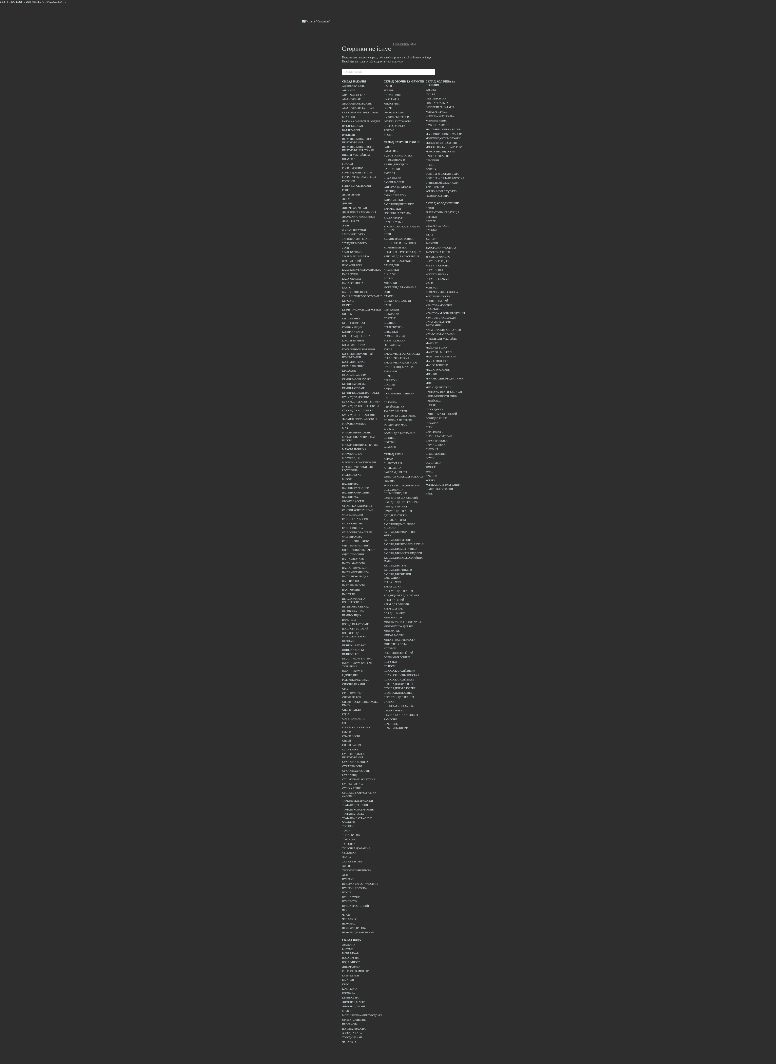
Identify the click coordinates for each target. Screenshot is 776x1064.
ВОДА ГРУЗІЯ (350, 957)
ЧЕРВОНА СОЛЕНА (437, 195)
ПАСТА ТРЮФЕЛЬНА (354, 567)
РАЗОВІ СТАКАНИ (394, 340)
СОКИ (345, 723)
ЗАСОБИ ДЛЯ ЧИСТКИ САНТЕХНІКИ (397, 576)
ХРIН (345, 874)
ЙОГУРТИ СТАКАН (437, 278)
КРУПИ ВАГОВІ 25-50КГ (356, 379)
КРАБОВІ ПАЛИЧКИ (437, 125)
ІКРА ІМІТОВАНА (436, 98)
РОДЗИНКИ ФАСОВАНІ (355, 679)
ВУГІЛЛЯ (389, 173)
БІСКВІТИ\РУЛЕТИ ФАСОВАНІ (360, 112)
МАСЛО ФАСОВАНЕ (438, 369)
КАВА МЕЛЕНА (351, 278)
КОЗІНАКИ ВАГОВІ (353, 331)
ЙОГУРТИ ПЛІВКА (437, 274)
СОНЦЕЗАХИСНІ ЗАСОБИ (399, 706)
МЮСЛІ (347, 479)
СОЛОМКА (390, 402)
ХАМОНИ (431, 476)
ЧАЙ (344, 910)
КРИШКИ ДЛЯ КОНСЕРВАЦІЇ (401, 256)
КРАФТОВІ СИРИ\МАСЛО (441, 317)
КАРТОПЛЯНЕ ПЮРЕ (355, 292)
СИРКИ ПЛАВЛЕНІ (437, 440)
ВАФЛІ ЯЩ (348, 134)
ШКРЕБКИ (390, 442)
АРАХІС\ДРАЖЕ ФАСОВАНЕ (358, 108)
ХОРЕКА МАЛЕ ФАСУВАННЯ (443, 484)
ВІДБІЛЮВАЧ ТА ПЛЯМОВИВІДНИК (395, 491)
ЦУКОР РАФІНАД (352, 896)
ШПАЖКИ (390, 446)
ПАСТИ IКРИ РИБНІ (437, 155)
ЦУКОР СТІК (349, 901)
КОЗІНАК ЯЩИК (352, 327)
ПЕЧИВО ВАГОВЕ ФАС (355, 606)
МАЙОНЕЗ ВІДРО (436, 347)
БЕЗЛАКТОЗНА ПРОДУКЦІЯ (442, 212)
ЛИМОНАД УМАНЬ (353, 1006)
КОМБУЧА (348, 993)
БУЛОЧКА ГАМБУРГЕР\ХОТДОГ (361, 121)
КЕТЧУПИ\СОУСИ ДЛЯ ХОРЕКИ (361, 309)
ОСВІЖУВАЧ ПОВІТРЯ (397, 657)
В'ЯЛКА (430, 94)
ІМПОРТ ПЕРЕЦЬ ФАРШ (440, 107)
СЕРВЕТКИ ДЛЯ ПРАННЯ (399, 697)
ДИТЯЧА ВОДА (351, 966)
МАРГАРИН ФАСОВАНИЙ (441, 356)
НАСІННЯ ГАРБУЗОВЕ (355, 488)
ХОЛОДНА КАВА (352, 1032)
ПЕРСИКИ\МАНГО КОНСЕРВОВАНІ (353, 600)
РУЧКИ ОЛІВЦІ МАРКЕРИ (399, 367)
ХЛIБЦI (346, 865)
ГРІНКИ (346, 190)
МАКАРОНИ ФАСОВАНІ (356, 432)
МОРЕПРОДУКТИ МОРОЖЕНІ (443, 138)
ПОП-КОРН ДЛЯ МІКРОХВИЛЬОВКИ (354, 635)
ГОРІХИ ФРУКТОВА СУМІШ (359, 176)
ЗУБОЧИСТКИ (392, 208)
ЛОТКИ (388, 278)
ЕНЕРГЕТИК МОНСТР (355, 971)
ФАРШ (429, 471)
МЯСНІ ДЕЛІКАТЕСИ (438, 387)
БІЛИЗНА (389, 481)
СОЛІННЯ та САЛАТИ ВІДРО (442, 173)
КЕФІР (429, 283)
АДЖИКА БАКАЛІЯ (354, 86)
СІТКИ (388, 389)
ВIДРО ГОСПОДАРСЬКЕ (398, 155)
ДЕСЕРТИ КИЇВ (351, 194)
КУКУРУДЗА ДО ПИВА (355, 397)
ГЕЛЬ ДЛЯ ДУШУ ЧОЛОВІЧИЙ (402, 502)
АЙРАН (430, 207)
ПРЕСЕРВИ (432, 160)
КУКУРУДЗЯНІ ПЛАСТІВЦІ (358, 414)
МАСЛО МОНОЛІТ (437, 360)
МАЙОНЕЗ (432, 343)
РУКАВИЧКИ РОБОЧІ (396, 358)
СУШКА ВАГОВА (352, 783)
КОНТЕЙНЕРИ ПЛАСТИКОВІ (401, 243)
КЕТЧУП (347, 305)
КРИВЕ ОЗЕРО (350, 997)
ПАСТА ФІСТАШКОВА (355, 572)
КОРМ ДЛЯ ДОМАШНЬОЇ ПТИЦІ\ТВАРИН (357, 355)
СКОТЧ (388, 397)
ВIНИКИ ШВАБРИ (394, 160)
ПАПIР (387, 305)
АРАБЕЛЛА (348, 944)
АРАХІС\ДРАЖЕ (351, 99)
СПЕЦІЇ (346, 740)
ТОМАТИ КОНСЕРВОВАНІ (358, 809)
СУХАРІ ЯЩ (349, 775)
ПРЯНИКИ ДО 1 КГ (353, 649)
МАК (345, 428)
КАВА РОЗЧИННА (352, 283)
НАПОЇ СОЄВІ (434, 400)
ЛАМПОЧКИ (391, 269)
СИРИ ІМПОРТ (434, 431)
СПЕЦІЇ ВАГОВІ (351, 745)
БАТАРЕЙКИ (391, 151)
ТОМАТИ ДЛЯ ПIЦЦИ (355, 805)
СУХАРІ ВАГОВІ (352, 766)
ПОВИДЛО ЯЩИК (436, 418)
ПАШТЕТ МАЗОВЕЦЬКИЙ (441, 413)
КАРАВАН (348, 980)
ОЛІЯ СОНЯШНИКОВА (355, 541)
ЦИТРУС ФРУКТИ (394, 125)
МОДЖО (347, 1010)
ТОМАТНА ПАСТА (353, 813)
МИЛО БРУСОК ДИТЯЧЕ (398, 626)
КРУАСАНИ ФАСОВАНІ (355, 375)
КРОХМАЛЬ (349, 370)
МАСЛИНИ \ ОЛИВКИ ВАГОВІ (444, 129)
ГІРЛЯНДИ (390, 191)
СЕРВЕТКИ (390, 380)
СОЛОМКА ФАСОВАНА (356, 727)
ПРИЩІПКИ (391, 331)
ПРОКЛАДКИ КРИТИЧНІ (398, 684)
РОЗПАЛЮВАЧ (392, 345)
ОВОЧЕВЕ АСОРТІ (353, 501)
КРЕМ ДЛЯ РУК (393, 608)
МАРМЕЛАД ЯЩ (352, 458)
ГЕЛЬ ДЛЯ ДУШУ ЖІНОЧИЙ (401, 497)
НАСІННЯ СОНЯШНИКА (356, 492)
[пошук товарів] (432, 72)
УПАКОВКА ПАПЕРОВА (398, 420)
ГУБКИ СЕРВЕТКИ (395, 195)
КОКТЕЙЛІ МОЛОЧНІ (438, 296)
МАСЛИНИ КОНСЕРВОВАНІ (359, 462)
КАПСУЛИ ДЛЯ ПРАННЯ (398, 591)
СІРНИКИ (389, 384)
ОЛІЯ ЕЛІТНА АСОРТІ (355, 519)
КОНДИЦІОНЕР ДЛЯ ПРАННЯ (401, 595)
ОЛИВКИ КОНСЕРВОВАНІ (357, 510)
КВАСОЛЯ (348, 300)
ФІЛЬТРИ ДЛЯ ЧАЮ (395, 424)
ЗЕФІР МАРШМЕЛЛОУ (355, 256)
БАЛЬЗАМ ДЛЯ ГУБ (395, 472)
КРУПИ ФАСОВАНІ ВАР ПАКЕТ (360, 392)
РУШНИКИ (390, 371)
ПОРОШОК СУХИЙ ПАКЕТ (400, 679)
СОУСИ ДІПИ (433, 462)
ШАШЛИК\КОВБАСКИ (439, 489)
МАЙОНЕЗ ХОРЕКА (354, 423)
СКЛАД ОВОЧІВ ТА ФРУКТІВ (404, 81)
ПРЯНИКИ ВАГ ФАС (354, 645)
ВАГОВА (431, 89)
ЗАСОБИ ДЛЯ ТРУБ (395, 565)
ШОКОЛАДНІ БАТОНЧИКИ (358, 932)
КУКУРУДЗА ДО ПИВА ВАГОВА (361, 401)
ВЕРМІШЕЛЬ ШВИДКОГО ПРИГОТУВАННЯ (357, 140)
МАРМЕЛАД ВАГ (352, 453)
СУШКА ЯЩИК (351, 788)
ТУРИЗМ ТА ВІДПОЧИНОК (400, 415)
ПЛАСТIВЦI (349, 619)
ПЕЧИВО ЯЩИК (351, 615)
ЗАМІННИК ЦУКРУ (353, 234)
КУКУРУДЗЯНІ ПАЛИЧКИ (357, 410)
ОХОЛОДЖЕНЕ (434, 409)
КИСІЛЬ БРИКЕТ (352, 318)
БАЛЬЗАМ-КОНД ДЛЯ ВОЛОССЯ (403, 476)
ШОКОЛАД (348, 923)
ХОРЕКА (431, 480)
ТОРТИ (346, 830)
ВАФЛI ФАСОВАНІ (353, 125)
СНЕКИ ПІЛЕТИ (351, 709)
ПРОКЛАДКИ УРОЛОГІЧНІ (399, 688)
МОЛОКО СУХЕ (351, 474)
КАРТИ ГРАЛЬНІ (393, 222)
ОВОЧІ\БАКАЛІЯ (394, 112)
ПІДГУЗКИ (390, 661)
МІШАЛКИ (390, 282)
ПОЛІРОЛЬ (390, 666)
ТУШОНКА (348, 843)
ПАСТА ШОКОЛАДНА (355, 576)
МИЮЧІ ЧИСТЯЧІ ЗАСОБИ (399, 639)
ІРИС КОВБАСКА (352, 265)
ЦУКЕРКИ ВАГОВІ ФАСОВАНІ (360, 883)
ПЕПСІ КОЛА (350, 1024)
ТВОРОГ (431, 467)
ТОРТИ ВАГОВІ (351, 835)
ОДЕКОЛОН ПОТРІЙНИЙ (398, 652)
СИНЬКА (389, 701)
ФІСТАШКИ (349, 852)
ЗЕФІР (345, 247)
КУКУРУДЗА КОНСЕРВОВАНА (360, 406)
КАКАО (346, 287)
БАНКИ (388, 146)
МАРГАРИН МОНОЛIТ (439, 352)
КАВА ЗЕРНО (350, 274)
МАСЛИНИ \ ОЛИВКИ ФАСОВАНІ (445, 133)
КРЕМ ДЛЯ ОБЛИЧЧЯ (397, 604)
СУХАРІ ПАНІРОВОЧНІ (356, 770)
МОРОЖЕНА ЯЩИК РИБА (441, 151)
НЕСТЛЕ (431, 405)
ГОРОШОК (348, 181)
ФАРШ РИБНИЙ (435, 187)
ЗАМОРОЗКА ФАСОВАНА (441, 247)
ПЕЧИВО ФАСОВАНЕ (354, 611)
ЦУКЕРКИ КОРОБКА (354, 888)
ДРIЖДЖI (431, 230)
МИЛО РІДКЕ (392, 630)
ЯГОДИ (388, 134)
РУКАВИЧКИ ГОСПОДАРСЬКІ (402, 353)
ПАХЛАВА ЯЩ (351, 589)
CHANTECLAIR (393, 463)
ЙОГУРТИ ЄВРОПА (437, 265)
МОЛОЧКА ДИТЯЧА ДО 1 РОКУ (444, 378)
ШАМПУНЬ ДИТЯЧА (396, 728)
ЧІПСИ (346, 914)
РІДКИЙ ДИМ (350, 675)
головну (364, 61)
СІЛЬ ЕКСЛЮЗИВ (352, 693)
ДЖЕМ (346, 199)
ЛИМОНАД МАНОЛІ (354, 1002)
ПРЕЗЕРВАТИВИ (393, 327)
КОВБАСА (432, 287)
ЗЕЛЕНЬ (388, 90)
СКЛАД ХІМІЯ (393, 454)
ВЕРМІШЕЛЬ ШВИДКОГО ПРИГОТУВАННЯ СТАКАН (358, 148)
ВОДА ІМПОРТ (351, 962)
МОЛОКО (431, 374)
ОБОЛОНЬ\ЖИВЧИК (354, 1019)
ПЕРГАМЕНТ (391, 309)
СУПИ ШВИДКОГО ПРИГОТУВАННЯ (353, 755)
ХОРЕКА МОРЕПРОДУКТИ (441, 191)
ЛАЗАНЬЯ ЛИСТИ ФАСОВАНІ (359, 419)
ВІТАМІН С (348, 159)
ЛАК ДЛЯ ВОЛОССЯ (396, 613)
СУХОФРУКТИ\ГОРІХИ (397, 116)
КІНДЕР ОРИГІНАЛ (353, 322)
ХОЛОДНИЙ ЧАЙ (352, 1037)
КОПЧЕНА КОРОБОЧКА (440, 116)
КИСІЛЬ (347, 314)
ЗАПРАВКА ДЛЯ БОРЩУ (356, 238)
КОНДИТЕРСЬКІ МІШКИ (398, 238)
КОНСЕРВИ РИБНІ (353, 340)
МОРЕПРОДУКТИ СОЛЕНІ (441, 142)
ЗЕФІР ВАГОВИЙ (352, 252)
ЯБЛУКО (389, 130)
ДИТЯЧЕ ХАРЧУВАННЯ (356, 207)
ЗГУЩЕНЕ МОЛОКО (354, 243)
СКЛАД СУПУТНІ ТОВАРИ (402, 142)
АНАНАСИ (348, 90)
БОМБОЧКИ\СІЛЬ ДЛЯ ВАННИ (402, 485)
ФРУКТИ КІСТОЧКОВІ (397, 121)
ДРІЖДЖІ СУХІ (351, 221)
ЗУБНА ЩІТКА (392, 586)
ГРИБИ (388, 86)
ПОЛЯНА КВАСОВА (354, 1028)
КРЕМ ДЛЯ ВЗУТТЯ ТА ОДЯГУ (402, 252)
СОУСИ (346, 731)
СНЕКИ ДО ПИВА (436, 453)
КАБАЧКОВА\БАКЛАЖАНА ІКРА (361, 269)
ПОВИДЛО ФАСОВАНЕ (355, 624)
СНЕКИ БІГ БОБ (351, 697)
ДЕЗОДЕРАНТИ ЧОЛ (395, 519)
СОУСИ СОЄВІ (351, 736)
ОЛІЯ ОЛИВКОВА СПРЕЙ (357, 532)
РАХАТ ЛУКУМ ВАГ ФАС (357, 658)
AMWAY (389, 458)
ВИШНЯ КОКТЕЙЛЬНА (356, 154)
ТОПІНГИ (347, 826)
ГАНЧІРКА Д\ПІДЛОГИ (397, 186)
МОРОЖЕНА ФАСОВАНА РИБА (444, 147)
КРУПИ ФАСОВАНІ (353, 388)
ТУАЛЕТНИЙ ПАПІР (395, 411)
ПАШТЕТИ (348, 594)
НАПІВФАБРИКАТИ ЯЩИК (442, 396)
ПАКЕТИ (389, 296)
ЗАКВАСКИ (432, 239)
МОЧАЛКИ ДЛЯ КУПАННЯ (400, 287)
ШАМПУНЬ (390, 723)
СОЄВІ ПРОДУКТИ (353, 718)
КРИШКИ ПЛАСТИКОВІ (398, 260)
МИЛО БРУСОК (393, 617)
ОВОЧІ (388, 108)
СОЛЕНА (431, 169)
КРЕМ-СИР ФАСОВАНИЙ (440, 334)
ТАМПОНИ (390, 719)
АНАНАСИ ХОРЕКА (353, 94)
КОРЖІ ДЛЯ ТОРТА (353, 345)
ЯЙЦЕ (429, 493)
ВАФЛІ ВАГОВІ (351, 130)
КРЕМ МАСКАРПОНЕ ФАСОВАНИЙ (438, 324)
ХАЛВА (346, 857)
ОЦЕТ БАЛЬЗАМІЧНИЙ (356, 545)
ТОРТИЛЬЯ (348, 839)
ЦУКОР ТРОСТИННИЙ (355, 905)
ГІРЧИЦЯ (347, 163)
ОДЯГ (387, 291)
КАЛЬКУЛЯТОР (393, 217)
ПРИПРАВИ (348, 640)
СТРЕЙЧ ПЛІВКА (394, 406)
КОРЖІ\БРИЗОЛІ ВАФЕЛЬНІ (358, 349)
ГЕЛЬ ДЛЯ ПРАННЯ (395, 506)
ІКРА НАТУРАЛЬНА (437, 103)
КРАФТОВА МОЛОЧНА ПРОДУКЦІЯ (439, 307)
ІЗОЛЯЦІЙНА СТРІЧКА (397, 213)
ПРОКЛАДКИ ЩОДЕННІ (398, 692)
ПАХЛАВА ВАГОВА (354, 585)
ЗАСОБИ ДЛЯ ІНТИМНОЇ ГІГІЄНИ (404, 544)
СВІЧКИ (388, 375)
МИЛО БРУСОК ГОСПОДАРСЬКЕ (403, 621)
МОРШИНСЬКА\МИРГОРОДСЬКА (362, 1015)
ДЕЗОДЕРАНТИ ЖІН (395, 515)
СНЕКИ (430, 164)
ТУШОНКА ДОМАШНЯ (356, 848)
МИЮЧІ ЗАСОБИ (394, 635)
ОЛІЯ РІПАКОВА (352, 536)
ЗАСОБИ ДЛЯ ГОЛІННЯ (398, 539)
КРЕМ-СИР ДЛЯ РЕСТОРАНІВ (443, 329)
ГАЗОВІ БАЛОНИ (394, 182)
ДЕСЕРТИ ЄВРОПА (437, 225)
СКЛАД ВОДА (351, 939)
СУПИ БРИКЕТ (351, 749)
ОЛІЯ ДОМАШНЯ (352, 514)
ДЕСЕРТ (430, 221)
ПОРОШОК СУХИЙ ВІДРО (399, 670)
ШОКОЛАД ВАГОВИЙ (355, 928)
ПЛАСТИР (390, 318)
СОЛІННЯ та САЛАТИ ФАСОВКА (445, 178)
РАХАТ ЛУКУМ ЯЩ (353, 670)
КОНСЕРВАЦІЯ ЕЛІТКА (356, 336)
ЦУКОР (346, 892)
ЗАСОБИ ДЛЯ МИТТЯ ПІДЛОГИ (403, 553)
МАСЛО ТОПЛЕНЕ (437, 365)
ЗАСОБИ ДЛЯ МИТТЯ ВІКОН (401, 548)
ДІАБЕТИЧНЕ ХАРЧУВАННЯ (359, 212)
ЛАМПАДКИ (391, 265)
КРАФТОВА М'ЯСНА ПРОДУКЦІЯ (445, 313)
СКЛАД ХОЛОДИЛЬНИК (442, 203)
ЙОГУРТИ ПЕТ (434, 270)
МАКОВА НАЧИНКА (354, 449)
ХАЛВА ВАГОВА (352, 861)
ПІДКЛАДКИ (391, 313)
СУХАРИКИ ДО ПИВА (355, 761)
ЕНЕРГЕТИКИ (350, 975)
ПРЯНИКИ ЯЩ (350, 654)
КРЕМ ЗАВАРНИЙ (353, 366)
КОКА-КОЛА (349, 988)
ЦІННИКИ (389, 437)
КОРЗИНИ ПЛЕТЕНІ (395, 247)
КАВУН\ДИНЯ (392, 94)
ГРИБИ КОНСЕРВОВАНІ (356, 185)
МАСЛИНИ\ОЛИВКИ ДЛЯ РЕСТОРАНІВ (357, 468)
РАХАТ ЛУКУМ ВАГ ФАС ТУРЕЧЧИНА (357, 664)
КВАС (345, 984)
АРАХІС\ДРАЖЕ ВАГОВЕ (357, 103)
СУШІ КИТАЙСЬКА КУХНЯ (442, 182)
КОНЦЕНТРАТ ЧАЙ (437, 300)
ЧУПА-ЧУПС (349, 919)
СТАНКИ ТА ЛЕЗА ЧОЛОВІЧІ (401, 714)
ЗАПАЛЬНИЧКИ (393, 199)
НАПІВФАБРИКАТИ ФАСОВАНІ (444, 391)
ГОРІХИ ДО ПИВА (352, 168)
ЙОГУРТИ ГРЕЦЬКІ (437, 261)
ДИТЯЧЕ (347, 203)
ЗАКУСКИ (432, 243)
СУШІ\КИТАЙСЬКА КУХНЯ (358, 779)
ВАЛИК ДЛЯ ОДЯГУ (396, 164)
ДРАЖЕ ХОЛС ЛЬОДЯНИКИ (358, 216)
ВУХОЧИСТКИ (392, 177)
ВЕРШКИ (431, 216)
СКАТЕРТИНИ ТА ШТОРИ (399, 393)
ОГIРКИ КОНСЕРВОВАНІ (357, 505)
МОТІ (429, 383)
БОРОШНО (348, 116)
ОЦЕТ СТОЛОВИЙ (353, 554)
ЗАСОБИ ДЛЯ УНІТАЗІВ (398, 569)
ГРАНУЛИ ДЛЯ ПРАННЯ (398, 510)
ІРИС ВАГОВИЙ (351, 260)
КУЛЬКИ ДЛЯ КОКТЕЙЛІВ (442, 338)
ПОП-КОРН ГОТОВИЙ (355, 628)
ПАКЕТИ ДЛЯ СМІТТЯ (397, 300)
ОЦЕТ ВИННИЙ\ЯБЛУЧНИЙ (358, 550)
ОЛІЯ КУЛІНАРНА (353, 523)
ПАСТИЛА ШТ (350, 580)
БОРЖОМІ (348, 948)
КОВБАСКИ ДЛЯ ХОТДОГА (442, 292)
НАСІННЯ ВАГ (350, 483)
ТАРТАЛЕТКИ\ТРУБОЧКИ (357, 800)
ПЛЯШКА (389, 322)
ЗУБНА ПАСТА (392, 582)
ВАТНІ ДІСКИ (392, 168)
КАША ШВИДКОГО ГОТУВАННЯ (362, 296)
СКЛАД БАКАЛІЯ (354, 81)
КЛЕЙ (387, 234)
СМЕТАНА (432, 449)
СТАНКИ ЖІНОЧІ (394, 710)
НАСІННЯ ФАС (351, 496)
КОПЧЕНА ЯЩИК (436, 120)
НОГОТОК (390, 648)
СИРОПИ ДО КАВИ (353, 684)
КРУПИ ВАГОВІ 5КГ (354, 383)
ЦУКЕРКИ (348, 879)
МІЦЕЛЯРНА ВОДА (395, 644)
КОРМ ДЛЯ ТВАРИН (354, 361)
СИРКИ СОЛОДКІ (436, 444)
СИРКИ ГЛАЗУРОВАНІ (439, 436)
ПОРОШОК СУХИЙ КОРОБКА (401, 675)
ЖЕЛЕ (346, 225)
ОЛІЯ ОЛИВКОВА (352, 527)
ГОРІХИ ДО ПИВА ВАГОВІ (357, 172)
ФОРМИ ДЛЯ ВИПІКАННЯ (399, 433)
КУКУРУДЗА (391, 99)
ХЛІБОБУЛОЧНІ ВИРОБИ (356, 870)
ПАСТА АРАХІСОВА (354, 563)
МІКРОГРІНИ (392, 103)
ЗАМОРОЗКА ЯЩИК (438, 252)
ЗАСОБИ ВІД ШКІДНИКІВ (399, 204)
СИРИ (429, 427)
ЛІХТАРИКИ (391, 274)
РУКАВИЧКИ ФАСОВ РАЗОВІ (401, 362)
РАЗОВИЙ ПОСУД (394, 336)
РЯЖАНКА (432, 422)
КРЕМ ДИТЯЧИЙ (394, 599)
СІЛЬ (345, 688)
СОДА (345, 714)
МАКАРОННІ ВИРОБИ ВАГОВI (360, 444)
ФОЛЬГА (389, 429)
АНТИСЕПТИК (392, 467)
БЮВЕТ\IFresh (350, 953)
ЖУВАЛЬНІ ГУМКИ (354, 229)
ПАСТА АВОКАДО (353, 558)
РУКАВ (388, 349)
